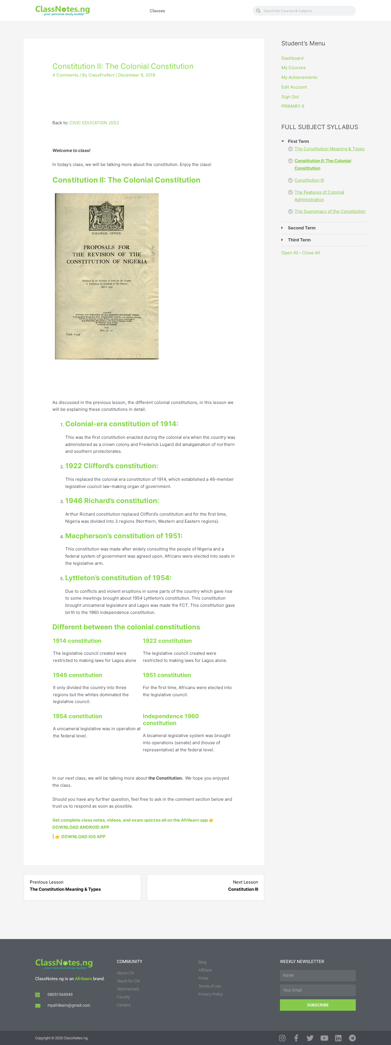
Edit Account (294, 87)
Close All (311, 252)
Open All (290, 252)
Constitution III (309, 180)
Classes (157, 10)
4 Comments (65, 75)
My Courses (293, 67)
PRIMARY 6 (292, 106)
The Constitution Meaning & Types (330, 148)
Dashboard (292, 58)
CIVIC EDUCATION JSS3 (94, 122)
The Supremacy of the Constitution (330, 211)
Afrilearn (83, 978)
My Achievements (299, 77)
